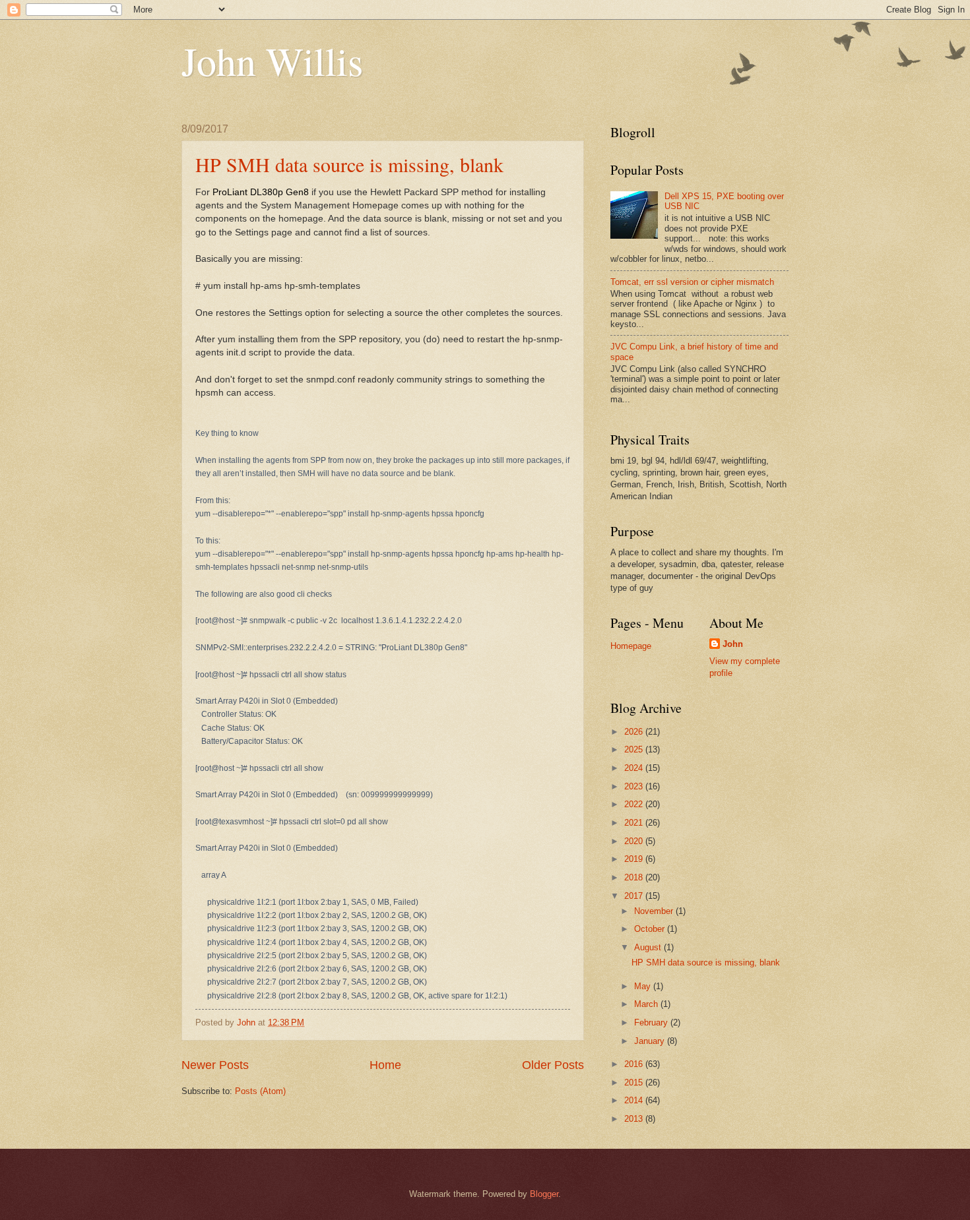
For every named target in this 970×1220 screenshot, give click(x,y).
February (652, 1022)
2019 (634, 859)
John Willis (272, 60)
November (655, 911)
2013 (634, 1119)
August (649, 947)
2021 (634, 823)
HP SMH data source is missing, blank (349, 164)
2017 (634, 896)
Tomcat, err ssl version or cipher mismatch (692, 282)
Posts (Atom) (260, 1091)
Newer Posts (215, 1065)
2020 (634, 841)
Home (385, 1065)
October (650, 929)
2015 (634, 1082)
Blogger (544, 1194)
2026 (634, 732)
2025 (634, 749)
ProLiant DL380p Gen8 (260, 192)
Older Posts (553, 1065)
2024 (634, 768)
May (643, 986)
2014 (634, 1100)
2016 (634, 1064)
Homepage (630, 646)
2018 (634, 877)
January (650, 1041)
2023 (634, 786)
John (733, 644)
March (647, 1004)
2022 (634, 804)
